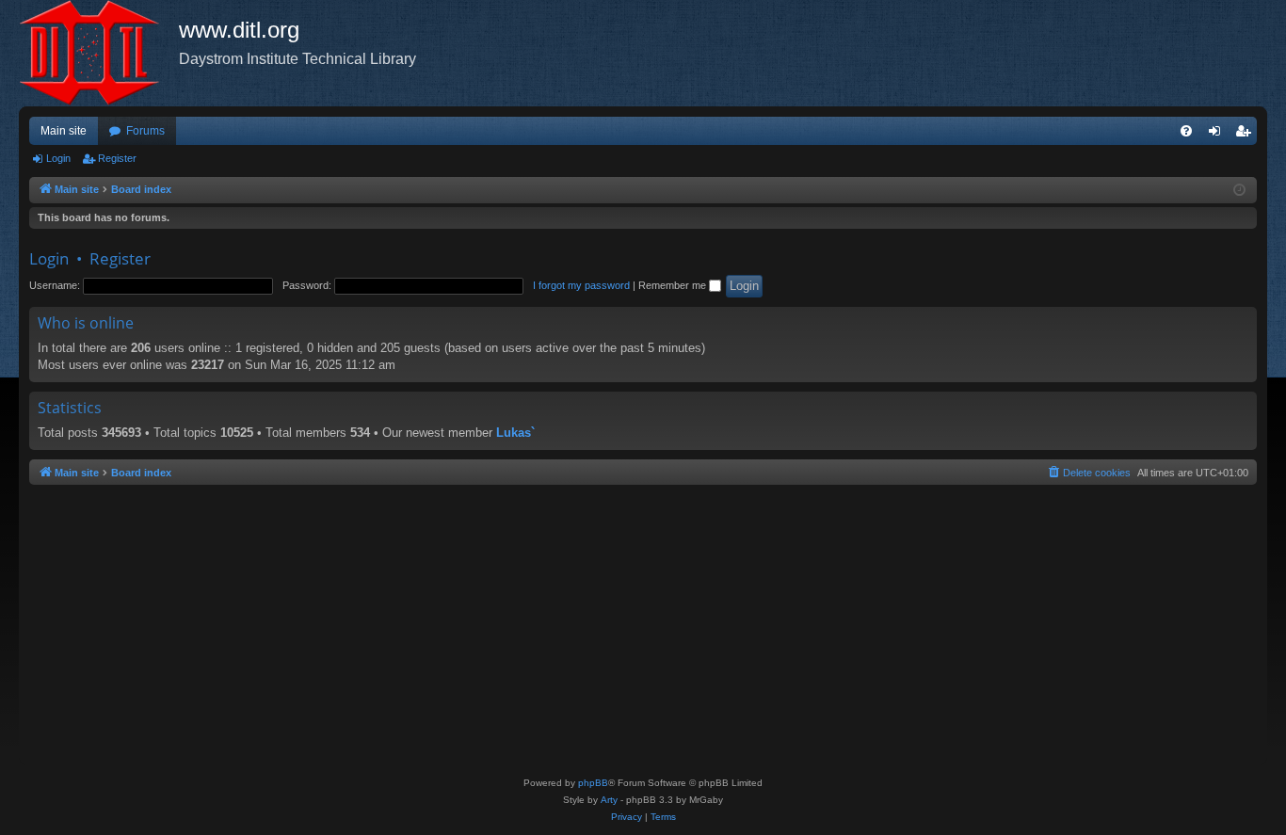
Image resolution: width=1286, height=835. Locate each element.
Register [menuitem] (1246, 134)
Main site (63, 130)
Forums (145, 130)
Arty (609, 800)
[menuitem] (1186, 131)
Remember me (673, 285)
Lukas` (515, 433)
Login (58, 158)
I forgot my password (581, 285)
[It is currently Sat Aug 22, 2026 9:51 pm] (1239, 190)
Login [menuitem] (1218, 134)
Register (117, 158)
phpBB (593, 783)
